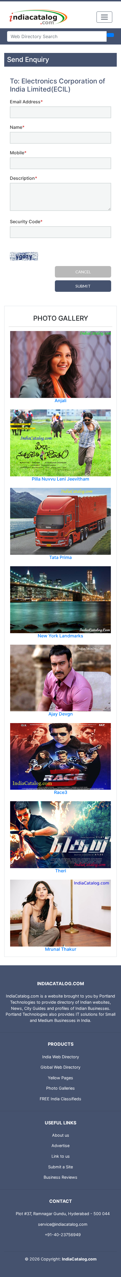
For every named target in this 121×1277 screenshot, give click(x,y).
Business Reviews (60, 1177)
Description (23, 178)
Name (17, 127)
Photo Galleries (60, 1088)
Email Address (26, 101)
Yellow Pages (60, 1077)
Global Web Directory (60, 1067)
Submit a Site (60, 1166)
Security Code (26, 221)
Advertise (60, 1145)
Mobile (18, 152)
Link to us (60, 1156)
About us (60, 1135)
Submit (83, 286)
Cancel (83, 271)
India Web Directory (60, 1056)
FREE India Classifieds (60, 1098)
